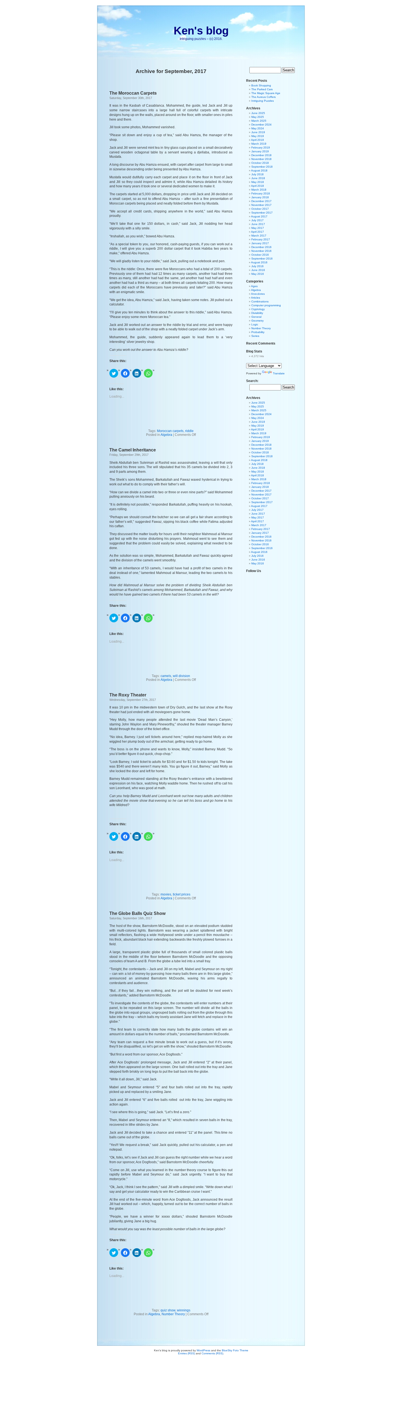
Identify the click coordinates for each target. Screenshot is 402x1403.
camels (166, 676)
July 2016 (257, 266)
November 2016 (261, 250)
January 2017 (260, 243)
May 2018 (257, 181)
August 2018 (259, 170)
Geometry (257, 320)
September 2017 (262, 212)
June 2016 (258, 270)
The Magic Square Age (265, 93)
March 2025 (258, 120)
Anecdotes (258, 293)
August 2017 (259, 216)
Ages (254, 286)
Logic (254, 324)
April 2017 (257, 231)
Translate (279, 373)
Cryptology (258, 309)
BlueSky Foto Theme (235, 1350)
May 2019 (257, 136)
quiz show (168, 1310)
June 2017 (258, 224)
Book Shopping (261, 85)
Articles (255, 297)
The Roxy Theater (127, 695)
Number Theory (173, 1314)
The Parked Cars (262, 89)
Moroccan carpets (170, 431)
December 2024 (261, 124)
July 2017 (257, 220)
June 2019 (258, 132)
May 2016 (257, 273)
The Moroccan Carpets (133, 93)
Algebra (166, 435)
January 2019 (260, 151)
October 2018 (260, 162)
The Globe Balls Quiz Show (137, 913)
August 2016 (259, 262)
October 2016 (260, 254)
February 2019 (260, 147)
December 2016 (261, 247)
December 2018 (261, 155)
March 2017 (258, 235)
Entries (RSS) (186, 1353)
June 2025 (258, 113)
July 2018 (257, 174)
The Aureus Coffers (263, 96)
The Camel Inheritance (132, 450)
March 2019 (258, 143)
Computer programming (266, 305)
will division (181, 676)
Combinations (260, 301)
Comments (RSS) (212, 1353)
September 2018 (262, 166)
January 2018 (260, 197)
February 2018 (260, 193)
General (256, 316)
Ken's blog (201, 31)
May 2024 (257, 128)
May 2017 (257, 227)
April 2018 (257, 185)
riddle (189, 431)
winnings (183, 1310)
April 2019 (257, 139)
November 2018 (261, 159)
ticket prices (181, 894)
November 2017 (261, 204)
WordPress (203, 1350)
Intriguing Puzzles (262, 100)
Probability (257, 332)
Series (255, 335)
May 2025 (257, 116)
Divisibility (257, 312)
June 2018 (258, 178)
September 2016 (262, 258)
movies (166, 894)
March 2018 (258, 189)
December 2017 (261, 201)
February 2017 (260, 239)
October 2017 (260, 208)
